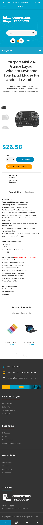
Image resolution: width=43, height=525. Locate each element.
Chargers (5, 466)
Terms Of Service (8, 410)
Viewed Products (21, 313)
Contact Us (6, 414)
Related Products (21, 307)
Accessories (7, 462)
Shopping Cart (26, 2)
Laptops (5, 436)
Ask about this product (20, 167)
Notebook (6, 433)
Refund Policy (7, 407)
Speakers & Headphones (11, 443)
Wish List (16, 2)
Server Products (8, 440)
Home (12, 86)
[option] (27, 118)
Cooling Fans (7, 469)
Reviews (29, 192)
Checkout (36, 2)
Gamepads (6, 473)
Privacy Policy (7, 403)
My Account (7, 2)
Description (15, 192)
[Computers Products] (21, 23)
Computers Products (25, 86)
